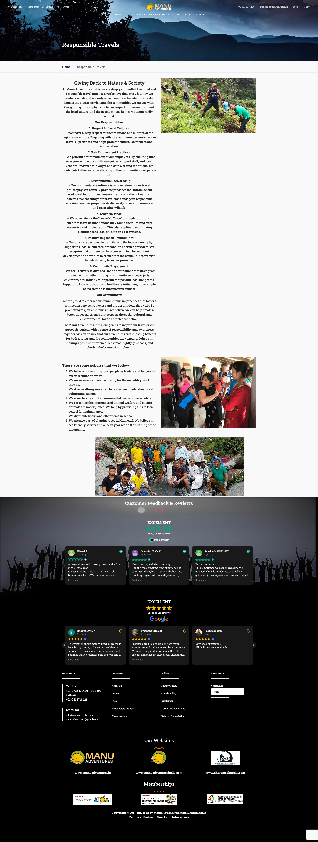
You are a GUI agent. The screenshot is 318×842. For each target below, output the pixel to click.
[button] (253, 565)
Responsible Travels (123, 708)
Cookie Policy (168, 693)
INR (306, 6)
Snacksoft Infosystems (173, 817)
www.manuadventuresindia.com (159, 773)
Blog (295, 6)
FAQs (114, 700)
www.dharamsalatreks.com (225, 773)
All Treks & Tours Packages (149, 14)
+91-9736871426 (246, 6)
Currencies (217, 685)
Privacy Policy (169, 685)
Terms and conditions (173, 708)
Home (118, 14)
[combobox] (227, 691)
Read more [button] (73, 580)
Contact (202, 14)
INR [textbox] (216, 692)
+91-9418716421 (76, 699)
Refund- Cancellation (173, 716)
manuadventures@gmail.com (82, 719)
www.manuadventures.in (93, 773)
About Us (181, 14)
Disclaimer (167, 700)
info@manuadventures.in (274, 6)
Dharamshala (119, 716)
